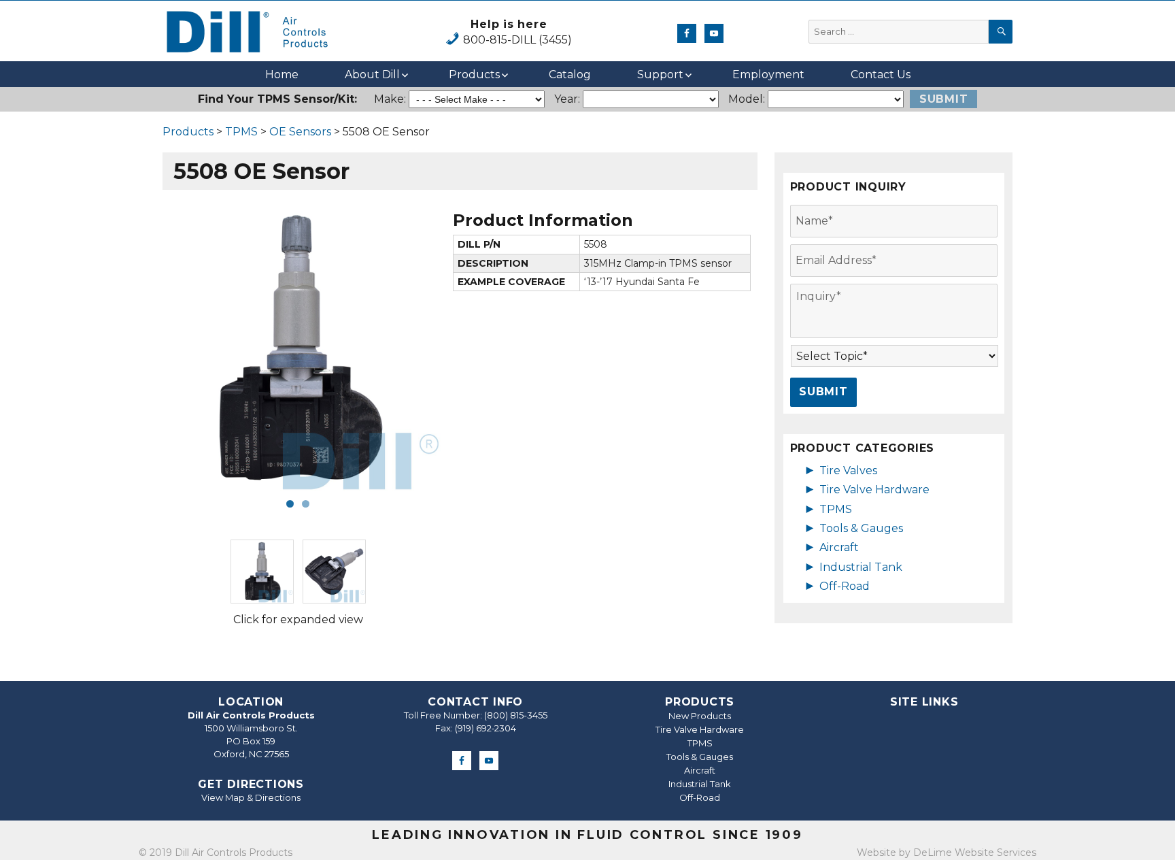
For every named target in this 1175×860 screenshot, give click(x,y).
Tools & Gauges (861, 528)
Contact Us (880, 74)
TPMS (241, 131)
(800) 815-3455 (515, 715)
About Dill (372, 74)
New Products (699, 715)
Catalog (570, 74)
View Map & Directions (251, 797)
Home (282, 74)
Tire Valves (848, 470)
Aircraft (839, 547)
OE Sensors (300, 131)
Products (474, 74)
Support (660, 74)
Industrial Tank (860, 567)
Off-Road (844, 586)
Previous (134, 349)
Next (461, 349)
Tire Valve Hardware (874, 489)
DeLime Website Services (974, 852)
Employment (768, 74)
